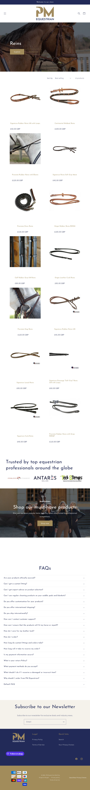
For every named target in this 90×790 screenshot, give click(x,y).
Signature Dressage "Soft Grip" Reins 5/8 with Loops (63, 381)
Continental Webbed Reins (65, 123)
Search (61, 739)
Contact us (33, 52)
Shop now (45, 523)
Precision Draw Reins (25, 226)
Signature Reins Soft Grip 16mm (65, 174)
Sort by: (50, 78)
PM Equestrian (50, 775)
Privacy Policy (37, 739)
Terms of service (55, 780)
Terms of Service (38, 745)
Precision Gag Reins (25, 329)
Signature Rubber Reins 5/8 (64, 329)
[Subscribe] (63, 722)
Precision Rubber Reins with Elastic (25, 174)
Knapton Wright (44, 777)
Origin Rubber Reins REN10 (64, 226)
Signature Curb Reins (25, 436)
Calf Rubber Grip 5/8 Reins (25, 277)
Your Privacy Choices (66, 745)
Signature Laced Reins (25, 382)
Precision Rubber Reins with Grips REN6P (62, 435)
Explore (17, 52)
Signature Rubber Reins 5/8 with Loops (25, 123)
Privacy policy (55, 777)
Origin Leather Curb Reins (65, 277)
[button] (5, 13)
